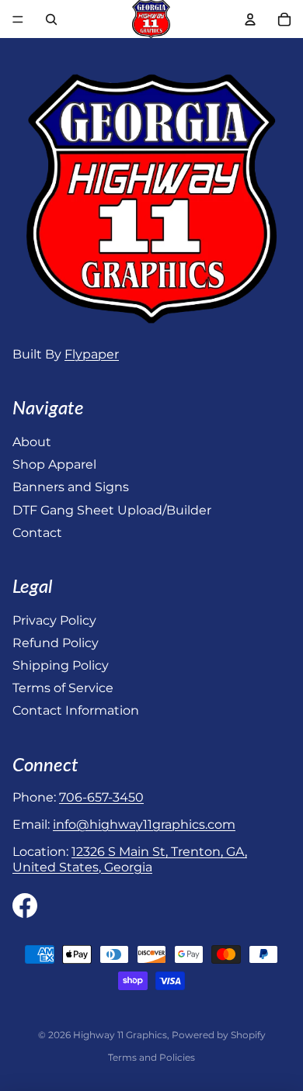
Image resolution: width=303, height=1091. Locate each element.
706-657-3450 (101, 797)
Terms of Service (62, 688)
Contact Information (75, 710)
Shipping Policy (60, 665)
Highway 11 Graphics (120, 1035)
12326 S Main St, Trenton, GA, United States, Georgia (129, 859)
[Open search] (51, 19)
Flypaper (91, 354)
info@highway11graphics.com (144, 824)
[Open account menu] (250, 19)
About (31, 442)
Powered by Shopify (219, 1035)
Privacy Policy (54, 620)
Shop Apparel (54, 464)
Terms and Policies (151, 1057)
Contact (37, 532)
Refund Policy (55, 643)
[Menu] (18, 19)
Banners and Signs (70, 487)
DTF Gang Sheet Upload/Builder (111, 510)
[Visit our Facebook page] (24, 905)
